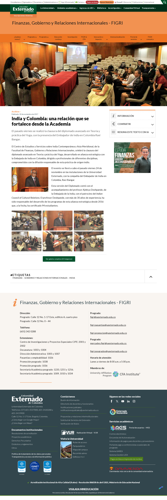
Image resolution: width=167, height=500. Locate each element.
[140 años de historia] (161, 487)
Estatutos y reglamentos (22, 444)
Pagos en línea (92, 2)
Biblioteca (101, 8)
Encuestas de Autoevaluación (122, 437)
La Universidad (46, 8)
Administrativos (50, 2)
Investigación (114, 8)
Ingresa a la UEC (87, 8)
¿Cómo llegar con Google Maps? (25, 420)
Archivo (15, 111)
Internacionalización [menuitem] (117, 37)
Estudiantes (15, 2)
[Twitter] (117, 401)
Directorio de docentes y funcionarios (77, 404)
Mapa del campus (80, 449)
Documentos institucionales (27, 429)
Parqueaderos (79, 446)
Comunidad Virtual (132, 8)
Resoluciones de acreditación (24, 433)
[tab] (132, 132)
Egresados (27, 2)
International (149, 2)
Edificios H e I (78, 457)
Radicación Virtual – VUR (87, 432)
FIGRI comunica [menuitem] (150, 38)
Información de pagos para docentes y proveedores (131, 441)
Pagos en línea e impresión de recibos (126, 459)
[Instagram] (134, 401)
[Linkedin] (128, 401)
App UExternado (67, 2)
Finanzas (17, 278)
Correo (80, 2)
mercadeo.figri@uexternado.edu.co (108, 343)
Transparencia (148, 8)
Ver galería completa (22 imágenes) (59, 259)
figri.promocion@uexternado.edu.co (108, 333)
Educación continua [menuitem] (58, 38)
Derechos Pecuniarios (21, 440)
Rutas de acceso (80, 442)
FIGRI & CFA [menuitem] (84, 38)
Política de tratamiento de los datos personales (31, 454)
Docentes (37, 2)
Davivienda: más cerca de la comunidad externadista (131, 471)
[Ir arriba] (151, 276)
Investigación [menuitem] (72, 37)
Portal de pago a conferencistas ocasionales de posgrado (129, 446)
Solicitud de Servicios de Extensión (75, 420)
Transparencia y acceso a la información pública (31, 456)
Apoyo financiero (106, 2)
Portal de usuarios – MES (139, 427)
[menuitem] (18, 38)
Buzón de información (70, 400)
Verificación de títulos (70, 423)
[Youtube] (123, 401)
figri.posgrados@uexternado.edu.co (108, 351)
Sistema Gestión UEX (118, 455)
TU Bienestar (126, 2)
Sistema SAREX (116, 451)
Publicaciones (137, 2)
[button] (132, 115)
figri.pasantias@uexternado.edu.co (108, 325)
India (72, 278)
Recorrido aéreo (80, 453)
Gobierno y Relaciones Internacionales (45, 278)
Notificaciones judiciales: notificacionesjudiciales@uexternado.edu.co (80, 408)
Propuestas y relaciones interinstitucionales (79, 416)
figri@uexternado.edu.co (103, 317)
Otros (14, 448)
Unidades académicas (66, 8)
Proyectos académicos (21, 437)
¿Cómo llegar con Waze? (22, 423)
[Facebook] (111, 401)
